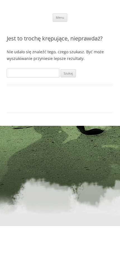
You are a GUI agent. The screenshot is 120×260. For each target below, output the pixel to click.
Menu (60, 17)
